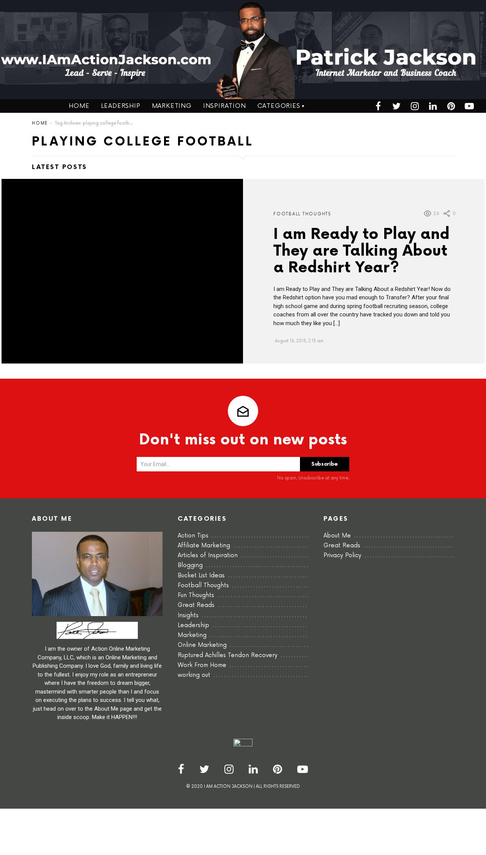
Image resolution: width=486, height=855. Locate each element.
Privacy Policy (342, 555)
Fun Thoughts (196, 595)
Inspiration (224, 106)
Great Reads (196, 605)
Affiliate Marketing (204, 545)
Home (79, 106)
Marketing (172, 106)
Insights (188, 615)
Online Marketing (202, 645)
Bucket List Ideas (201, 575)
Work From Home (202, 665)
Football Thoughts (302, 214)
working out (194, 675)
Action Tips (193, 535)
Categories (278, 106)
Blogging (190, 565)
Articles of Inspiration (208, 555)
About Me (337, 535)
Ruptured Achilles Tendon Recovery (228, 655)
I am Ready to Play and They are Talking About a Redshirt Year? (361, 251)
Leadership (120, 106)
